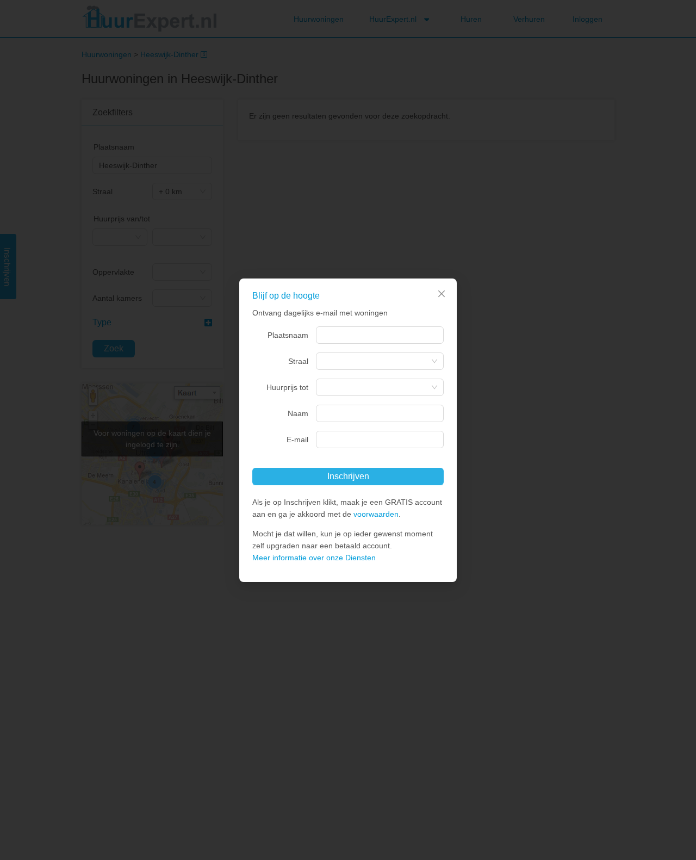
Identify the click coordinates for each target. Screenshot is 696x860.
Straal (298, 361)
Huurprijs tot (287, 387)
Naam (298, 413)
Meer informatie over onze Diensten (314, 557)
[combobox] (380, 335)
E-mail (297, 439)
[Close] (441, 293)
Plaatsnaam (288, 335)
